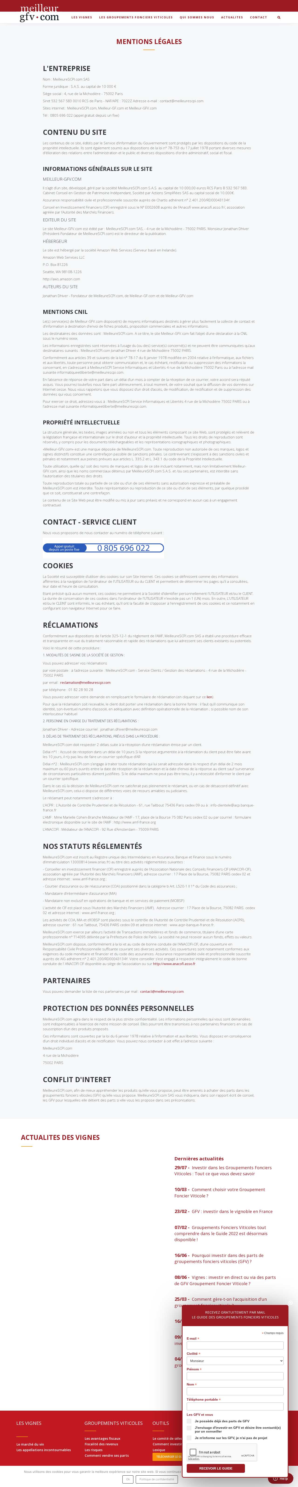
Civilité (193, 1354)
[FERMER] (290, 1303)
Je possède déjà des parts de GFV (222, 1421)
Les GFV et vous (200, 1414)
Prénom (194, 1369)
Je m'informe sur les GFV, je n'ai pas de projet (231, 1438)
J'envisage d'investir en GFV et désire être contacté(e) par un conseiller (238, 1429)
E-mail (193, 1338)
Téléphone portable (204, 1399)
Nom (192, 1384)
